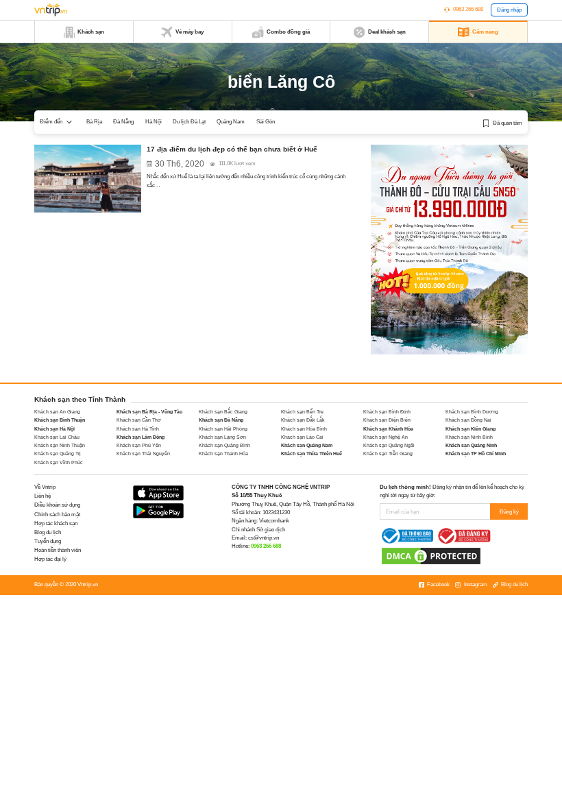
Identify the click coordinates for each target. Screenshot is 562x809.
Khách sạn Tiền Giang (388, 453)
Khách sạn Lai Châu (57, 437)
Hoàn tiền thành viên (57, 550)
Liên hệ (42, 496)
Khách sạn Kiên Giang (470, 428)
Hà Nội (153, 122)
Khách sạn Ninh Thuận (59, 445)
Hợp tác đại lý (50, 559)
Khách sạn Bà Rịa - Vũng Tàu (149, 411)
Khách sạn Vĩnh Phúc (58, 462)
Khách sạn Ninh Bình (469, 437)
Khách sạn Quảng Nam (306, 445)
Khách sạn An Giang (57, 411)
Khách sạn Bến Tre (302, 411)
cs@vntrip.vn (263, 538)
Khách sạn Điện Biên (387, 420)
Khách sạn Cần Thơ (139, 420)
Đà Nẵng (123, 122)
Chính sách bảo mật (57, 514)
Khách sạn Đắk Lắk (303, 420)
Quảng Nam (231, 122)
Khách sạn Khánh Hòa (388, 428)
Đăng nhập (509, 10)
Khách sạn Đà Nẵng (221, 420)
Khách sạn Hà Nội (54, 428)
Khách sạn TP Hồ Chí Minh (475, 453)
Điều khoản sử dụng (57, 505)
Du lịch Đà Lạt (189, 122)
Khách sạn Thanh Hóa (223, 453)
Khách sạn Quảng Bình (224, 445)
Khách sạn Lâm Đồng (140, 437)
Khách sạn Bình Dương (471, 411)
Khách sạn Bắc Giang (223, 411)
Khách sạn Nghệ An (385, 437)
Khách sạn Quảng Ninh (471, 445)
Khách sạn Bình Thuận (59, 420)
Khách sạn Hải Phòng (223, 428)
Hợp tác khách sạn (55, 523)
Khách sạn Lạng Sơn (222, 437)
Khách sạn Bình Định (387, 411)
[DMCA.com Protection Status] (431, 556)
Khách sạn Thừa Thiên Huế (311, 453)
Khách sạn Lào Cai (302, 437)
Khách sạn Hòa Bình (304, 428)
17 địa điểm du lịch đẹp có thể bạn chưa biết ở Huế (232, 149)
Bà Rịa (94, 122)
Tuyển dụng (47, 541)
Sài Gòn (265, 122)
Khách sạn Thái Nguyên (143, 453)
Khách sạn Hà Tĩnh (138, 428)
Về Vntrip (45, 487)
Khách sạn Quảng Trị (57, 453)
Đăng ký (509, 512)
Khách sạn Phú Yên (139, 445)
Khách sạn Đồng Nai (468, 420)
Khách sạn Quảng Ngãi (389, 445)
